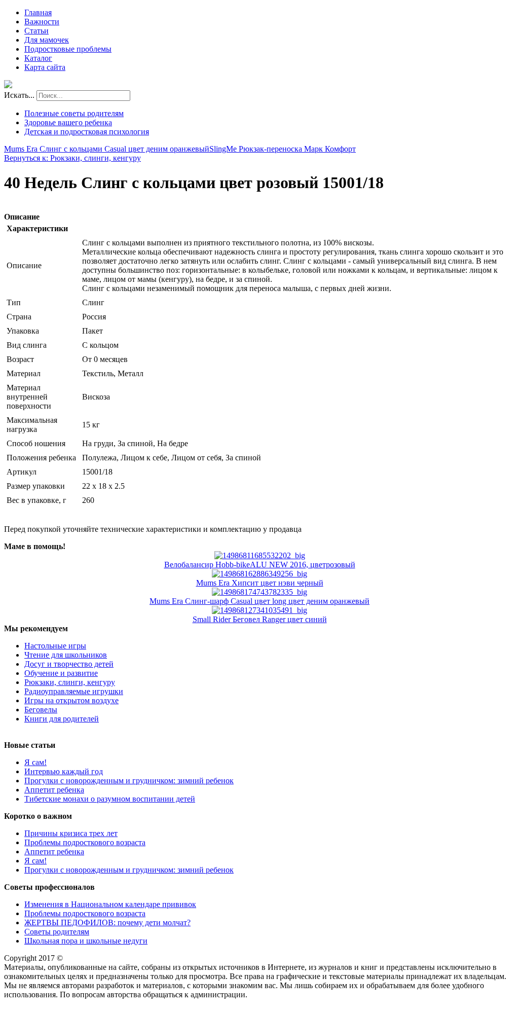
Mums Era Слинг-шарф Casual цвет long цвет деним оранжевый (259, 601)
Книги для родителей (61, 718)
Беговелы (40, 709)
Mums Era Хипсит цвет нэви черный (259, 582)
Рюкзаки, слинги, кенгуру (69, 682)
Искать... (19, 95)
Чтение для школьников (65, 654)
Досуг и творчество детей (69, 664)
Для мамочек (46, 39)
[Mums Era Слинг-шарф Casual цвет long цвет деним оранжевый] (259, 592)
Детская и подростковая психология (86, 131)
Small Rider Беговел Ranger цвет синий (260, 619)
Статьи (36, 30)
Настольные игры (55, 645)
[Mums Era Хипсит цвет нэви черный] (259, 573)
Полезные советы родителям (74, 113)
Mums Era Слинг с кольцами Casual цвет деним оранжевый (106, 148)
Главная (38, 12)
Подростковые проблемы (68, 49)
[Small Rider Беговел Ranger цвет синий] (259, 610)
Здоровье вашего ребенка (68, 122)
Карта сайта (44, 67)
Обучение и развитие (61, 673)
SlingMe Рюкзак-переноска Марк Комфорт (282, 148)
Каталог (38, 58)
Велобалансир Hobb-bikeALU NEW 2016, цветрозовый (259, 564)
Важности (41, 21)
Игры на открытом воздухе (71, 700)
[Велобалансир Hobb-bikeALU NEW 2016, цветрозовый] (259, 555)
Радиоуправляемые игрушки (73, 691)
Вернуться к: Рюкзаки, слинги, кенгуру (72, 158)
